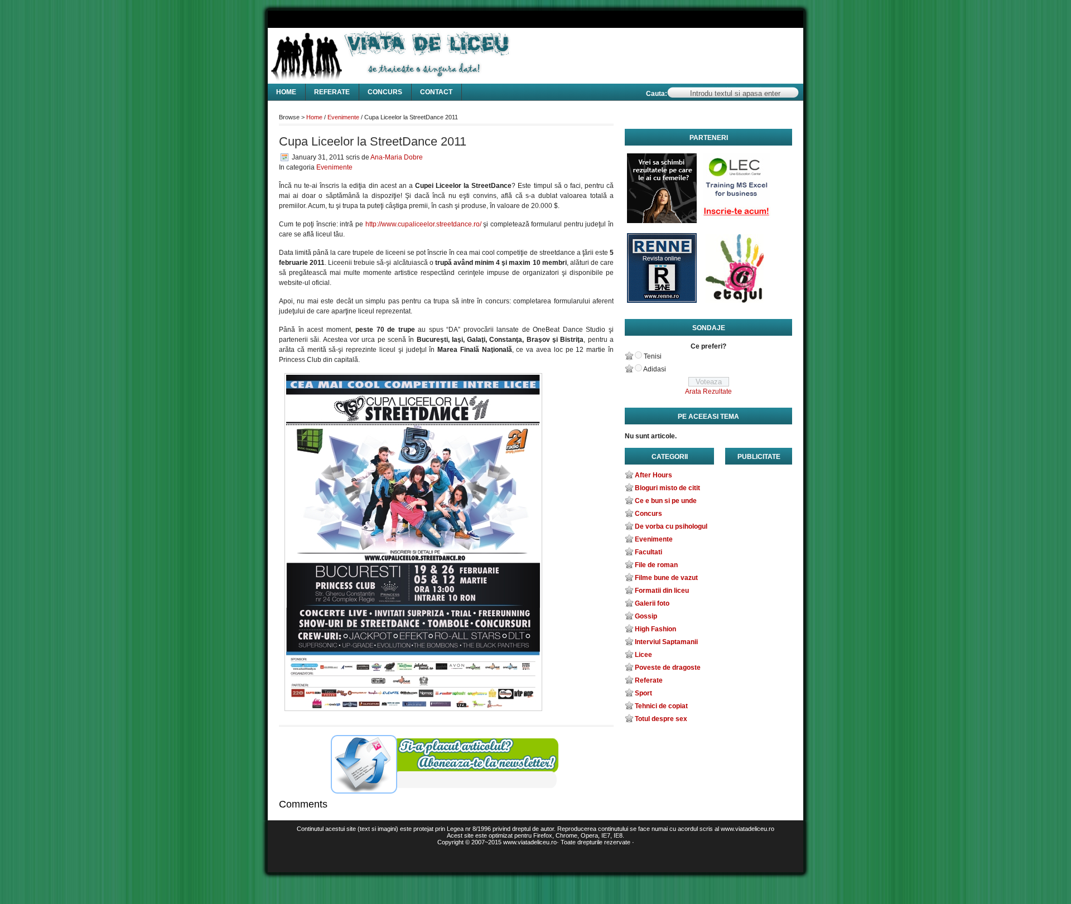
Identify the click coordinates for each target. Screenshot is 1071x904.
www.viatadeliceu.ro (530, 842)
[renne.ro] (662, 270)
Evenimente (343, 117)
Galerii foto (652, 603)
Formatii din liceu (662, 590)
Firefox (542, 835)
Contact (436, 92)
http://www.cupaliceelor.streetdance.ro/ (423, 224)
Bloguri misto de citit (667, 488)
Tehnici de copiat (661, 706)
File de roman (656, 565)
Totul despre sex (661, 719)
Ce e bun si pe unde (666, 501)
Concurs (385, 92)
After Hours (653, 475)
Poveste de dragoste (668, 667)
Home (286, 92)
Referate (332, 92)
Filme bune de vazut (666, 578)
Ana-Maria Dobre (396, 157)
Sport (643, 693)
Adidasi (654, 369)
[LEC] (736, 191)
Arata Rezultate (708, 391)
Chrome (566, 835)
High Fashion (655, 629)
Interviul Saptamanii (666, 642)
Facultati (648, 552)
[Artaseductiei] (662, 191)
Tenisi (653, 356)
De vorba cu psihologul (671, 526)
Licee (643, 655)
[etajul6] (736, 270)
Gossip (646, 616)
